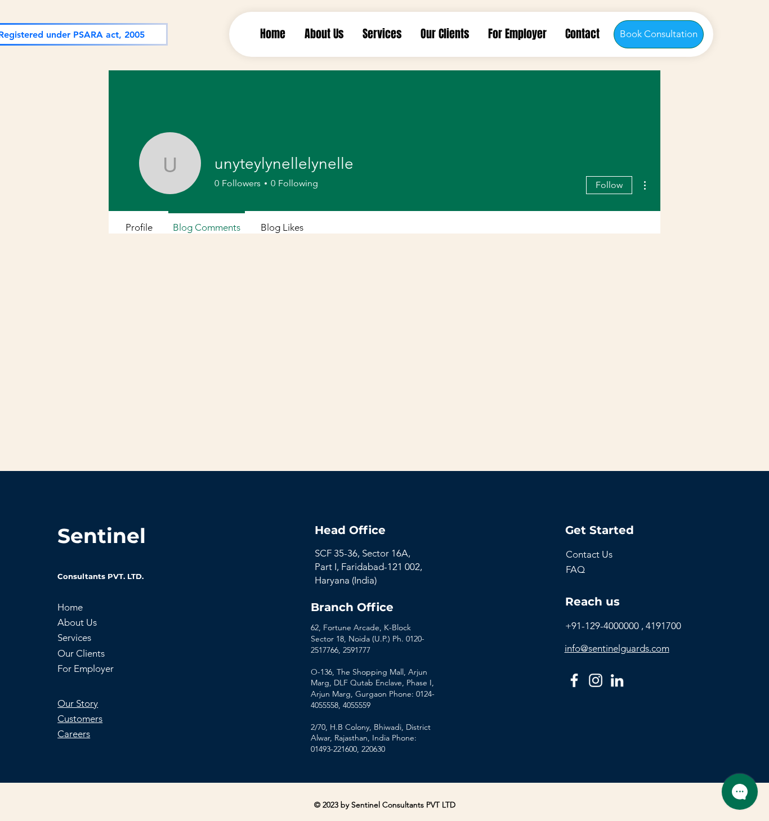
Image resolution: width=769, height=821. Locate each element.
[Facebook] (574, 680)
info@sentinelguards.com (617, 648)
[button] (589, 554)
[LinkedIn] (617, 680)
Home (70, 607)
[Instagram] (596, 680)
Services (74, 637)
